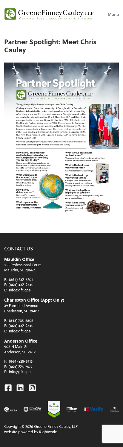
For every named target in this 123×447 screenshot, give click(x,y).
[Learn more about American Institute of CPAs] (10, 409)
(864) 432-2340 (21, 284)
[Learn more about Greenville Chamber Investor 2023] (114, 409)
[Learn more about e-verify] (94, 409)
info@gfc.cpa (20, 290)
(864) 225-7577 (21, 366)
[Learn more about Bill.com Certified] (72, 409)
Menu (113, 14)
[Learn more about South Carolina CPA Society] (32, 409)
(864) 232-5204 (21, 279)
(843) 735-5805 (21, 320)
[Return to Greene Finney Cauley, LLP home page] (49, 14)
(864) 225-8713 (21, 361)
